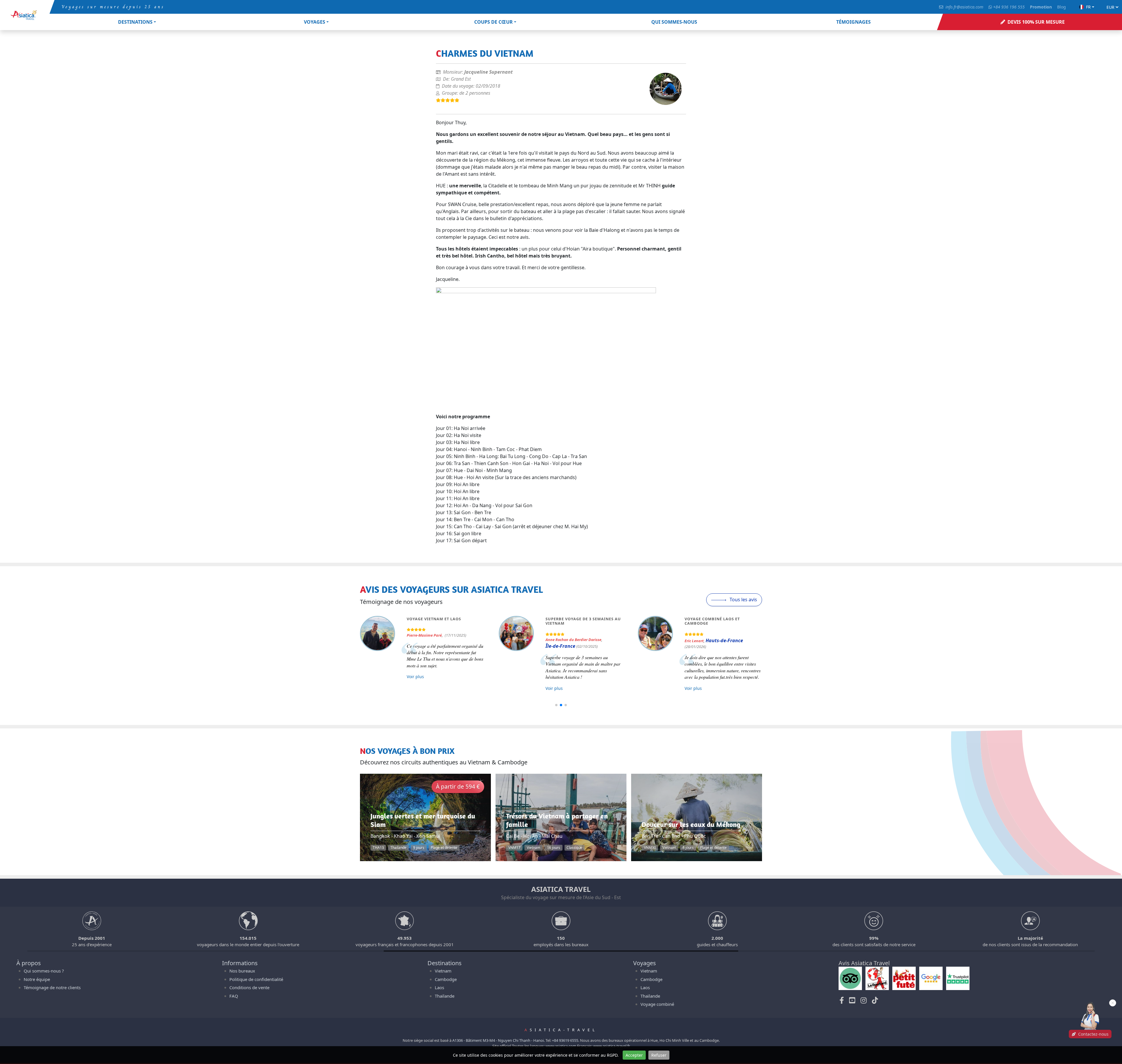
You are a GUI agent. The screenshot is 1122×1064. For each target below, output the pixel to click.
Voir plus (415, 676)
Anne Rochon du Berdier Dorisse (573, 639)
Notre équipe (37, 979)
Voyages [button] (314, 22)
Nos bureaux (242, 971)
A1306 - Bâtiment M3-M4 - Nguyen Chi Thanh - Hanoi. (498, 1040)
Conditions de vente (249, 987)
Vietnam (443, 971)
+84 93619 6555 (565, 1040)
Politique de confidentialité (256, 979)
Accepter (634, 1055)
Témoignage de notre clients (52, 987)
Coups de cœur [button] (493, 22)
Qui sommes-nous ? (44, 971)
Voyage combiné (657, 1004)
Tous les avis (742, 599)
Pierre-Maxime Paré (424, 635)
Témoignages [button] (853, 22)
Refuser (658, 1055)
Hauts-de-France (724, 640)
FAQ (233, 996)
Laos (439, 987)
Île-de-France (560, 646)
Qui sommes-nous (674, 22)
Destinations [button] (135, 22)
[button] (556, 705)
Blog (1061, 7)
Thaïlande (444, 996)
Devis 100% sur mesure (1036, 22)
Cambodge (446, 979)
